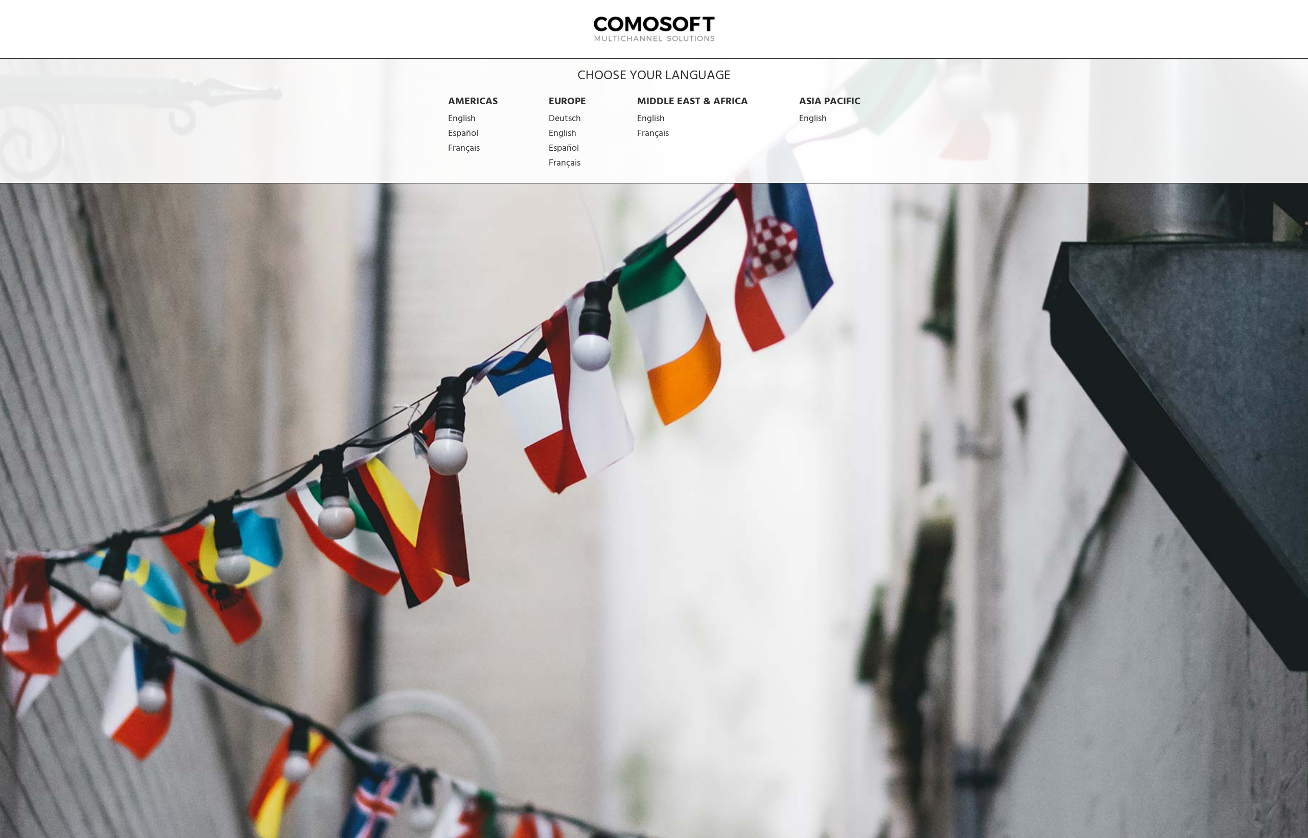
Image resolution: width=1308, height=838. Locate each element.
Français (464, 148)
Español (463, 133)
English (462, 118)
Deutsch (565, 118)
